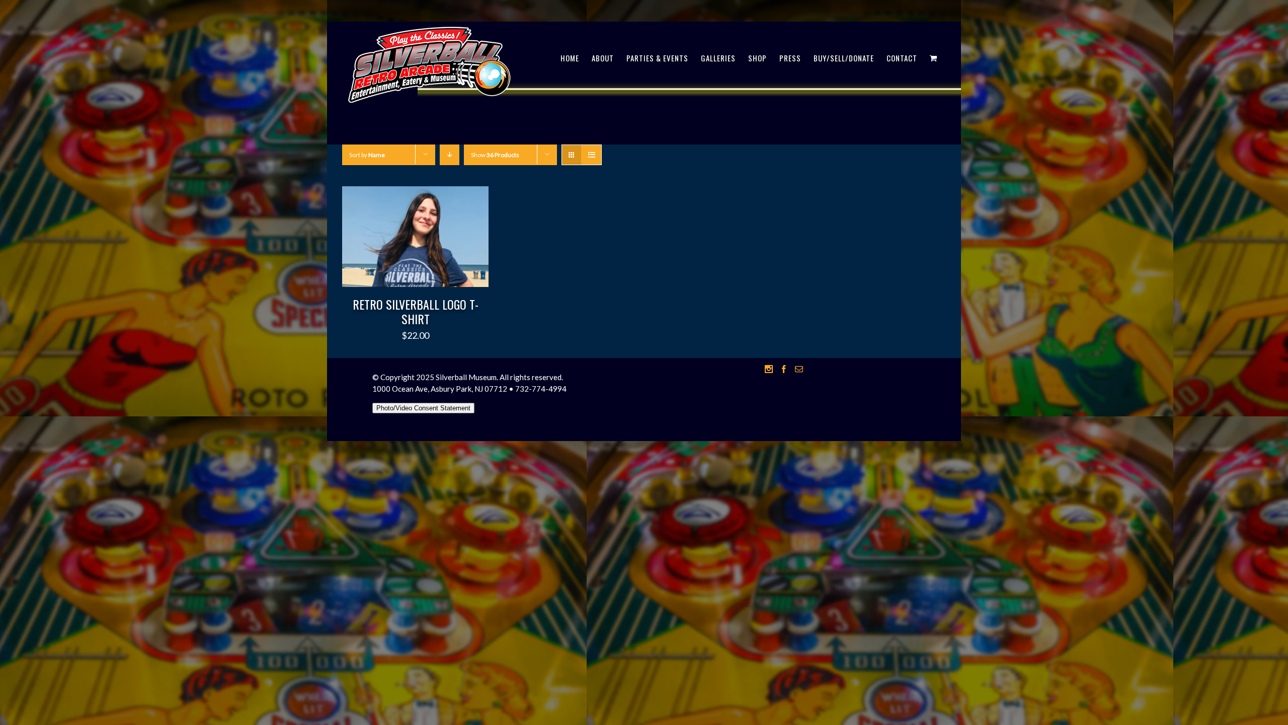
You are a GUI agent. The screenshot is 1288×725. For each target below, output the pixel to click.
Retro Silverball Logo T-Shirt (415, 311)
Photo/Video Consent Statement (423, 408)
